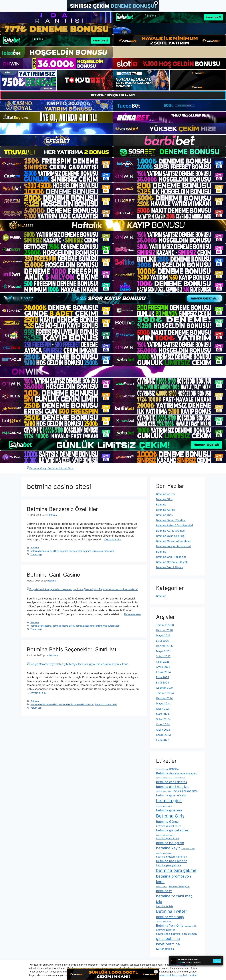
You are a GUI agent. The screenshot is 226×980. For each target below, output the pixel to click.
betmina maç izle (188, 849)
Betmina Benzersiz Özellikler (62, 509)
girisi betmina (168, 938)
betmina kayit (168, 848)
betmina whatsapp (170, 917)
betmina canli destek (171, 782)
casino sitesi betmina (168, 933)
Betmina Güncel (167, 822)
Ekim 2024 (162, 677)
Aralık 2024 (163, 666)
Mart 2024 (162, 713)
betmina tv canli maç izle (174, 899)
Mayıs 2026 (163, 635)
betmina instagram (170, 843)
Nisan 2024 (163, 708)
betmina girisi (169, 800)
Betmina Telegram (179, 886)
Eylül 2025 (162, 640)
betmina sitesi (161, 887)
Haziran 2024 (164, 698)
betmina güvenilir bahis (165, 835)
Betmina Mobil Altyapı (169, 567)
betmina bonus (179, 778)
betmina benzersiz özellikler (44, 551)
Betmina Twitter (171, 911)
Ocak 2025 (162, 661)
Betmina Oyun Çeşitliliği (170, 535)
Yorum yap (36, 554)
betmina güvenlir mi (167, 838)
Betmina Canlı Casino (53, 574)
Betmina (34, 547)
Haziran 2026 (164, 630)
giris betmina (189, 933)
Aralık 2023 (163, 729)
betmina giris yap (169, 810)
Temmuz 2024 (165, 693)
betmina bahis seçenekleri (43, 704)
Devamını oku (112, 539)
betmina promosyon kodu (173, 879)
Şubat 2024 (163, 719)
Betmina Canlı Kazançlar (171, 556)
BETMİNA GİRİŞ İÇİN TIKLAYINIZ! (113, 95)
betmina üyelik (190, 926)
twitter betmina (165, 948)
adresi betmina (162, 769)
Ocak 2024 (163, 724)
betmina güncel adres (168, 826)
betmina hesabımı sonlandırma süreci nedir (97, 625)
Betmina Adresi (165, 494)
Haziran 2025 (164, 645)
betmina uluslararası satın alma (98, 551)
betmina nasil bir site (171, 861)
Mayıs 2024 (163, 703)
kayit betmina (168, 944)
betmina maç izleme (164, 853)
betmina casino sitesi (71, 551)
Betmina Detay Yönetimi (171, 520)
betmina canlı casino (40, 625)
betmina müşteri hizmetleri (171, 856)
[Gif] (113, 225)
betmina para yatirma (168, 865)
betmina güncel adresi (172, 830)
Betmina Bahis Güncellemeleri (174, 525)
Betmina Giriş (164, 499)
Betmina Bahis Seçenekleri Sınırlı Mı (71, 649)
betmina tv (164, 891)
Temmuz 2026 (165, 625)
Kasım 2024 (163, 672)
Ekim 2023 (162, 740)
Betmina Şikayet (165, 929)
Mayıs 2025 (163, 651)
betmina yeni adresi (163, 921)
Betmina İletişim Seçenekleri (173, 546)
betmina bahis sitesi (164, 778)
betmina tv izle (164, 906)
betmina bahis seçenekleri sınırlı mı (76, 704)
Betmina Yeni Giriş (169, 925)
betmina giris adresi (171, 795)
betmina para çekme (176, 870)
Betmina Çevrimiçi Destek (172, 562)
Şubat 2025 (163, 656)
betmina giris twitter (164, 806)
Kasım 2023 (163, 734)
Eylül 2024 (162, 682)
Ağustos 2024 (164, 687)
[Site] (56, 164)
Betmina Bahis (188, 773)
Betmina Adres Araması (170, 530)
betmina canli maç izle (172, 787)
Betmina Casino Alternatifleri (173, 541)
